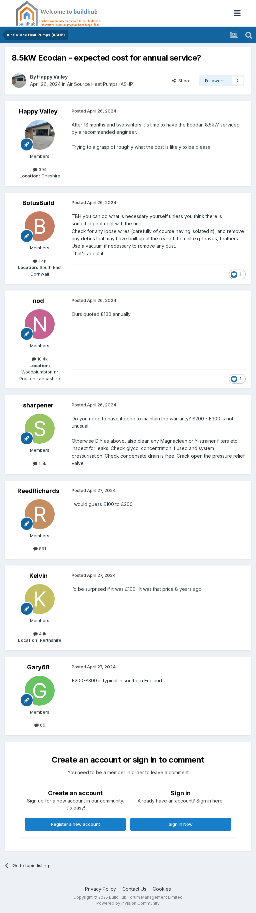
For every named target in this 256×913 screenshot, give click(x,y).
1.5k (41, 463)
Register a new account (75, 824)
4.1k (42, 633)
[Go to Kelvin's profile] (40, 599)
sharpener (38, 405)
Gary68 (38, 667)
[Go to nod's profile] (40, 324)
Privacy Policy (100, 889)
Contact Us (134, 889)
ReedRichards (38, 490)
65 (42, 725)
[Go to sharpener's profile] (40, 429)
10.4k (42, 358)
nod (38, 300)
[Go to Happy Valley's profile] (19, 80)
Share (183, 80)
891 (42, 548)
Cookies (162, 889)
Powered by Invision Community (128, 903)
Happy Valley (52, 77)
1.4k (41, 261)
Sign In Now (181, 824)
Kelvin (38, 575)
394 (42, 169)
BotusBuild (38, 202)
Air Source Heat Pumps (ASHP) (101, 84)
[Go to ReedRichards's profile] (40, 514)
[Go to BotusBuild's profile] (40, 226)
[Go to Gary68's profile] (40, 691)
